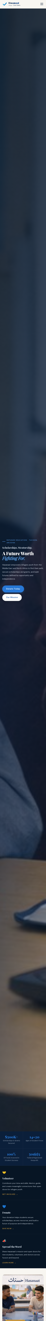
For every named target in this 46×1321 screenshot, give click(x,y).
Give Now (7, 1229)
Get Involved (8, 1194)
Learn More (8, 1263)
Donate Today (13, 589)
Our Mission (12, 597)
